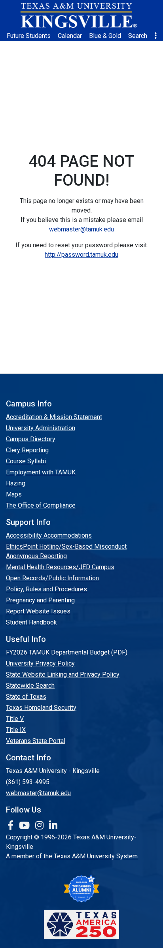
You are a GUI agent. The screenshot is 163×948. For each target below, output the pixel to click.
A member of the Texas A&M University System (72, 856)
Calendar (70, 36)
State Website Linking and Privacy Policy (62, 674)
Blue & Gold (105, 36)
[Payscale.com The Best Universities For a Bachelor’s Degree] (81, 889)
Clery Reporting (27, 450)
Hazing (15, 483)
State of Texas (26, 696)
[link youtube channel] (25, 825)
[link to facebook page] (11, 825)
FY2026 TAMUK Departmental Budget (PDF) (66, 652)
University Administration (40, 428)
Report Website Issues (38, 611)
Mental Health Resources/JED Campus (60, 567)
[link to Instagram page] (40, 825)
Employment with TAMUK (41, 472)
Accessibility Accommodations (49, 535)
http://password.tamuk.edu (81, 254)
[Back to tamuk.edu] (78, 15)
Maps (14, 494)
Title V (15, 718)
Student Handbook (31, 622)
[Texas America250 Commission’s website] (81, 924)
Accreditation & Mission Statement (54, 417)
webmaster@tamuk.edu (81, 229)
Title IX (16, 730)
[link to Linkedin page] (53, 825)
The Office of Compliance (41, 505)
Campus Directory (30, 439)
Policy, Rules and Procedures (46, 589)
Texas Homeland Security (41, 707)
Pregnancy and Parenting (40, 600)
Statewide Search (30, 685)
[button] (155, 36)
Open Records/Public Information (52, 578)
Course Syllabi (26, 461)
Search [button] (137, 36)
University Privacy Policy (40, 663)
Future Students (29, 36)
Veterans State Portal (35, 741)
